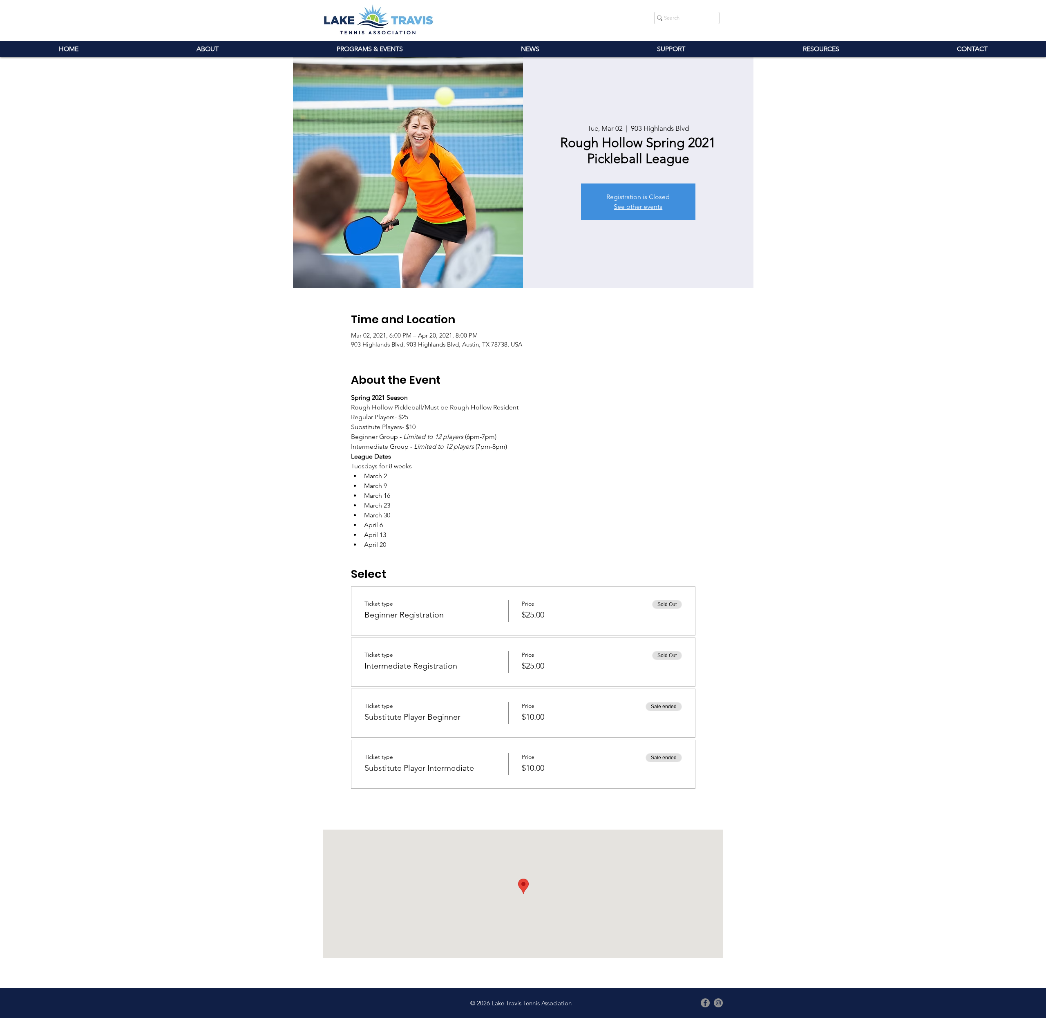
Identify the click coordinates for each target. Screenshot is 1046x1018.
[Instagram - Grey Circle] (718, 1002)
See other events (638, 206)
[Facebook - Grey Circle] (705, 1002)
